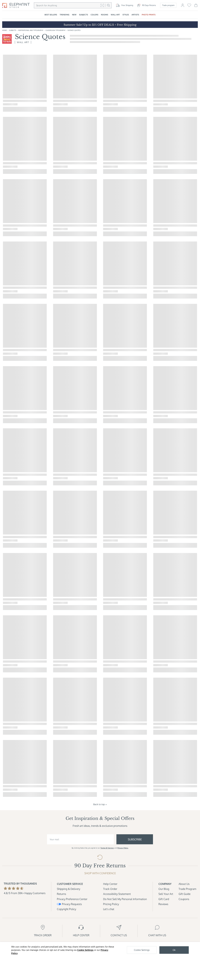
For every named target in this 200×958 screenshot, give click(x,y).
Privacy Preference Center (72, 899)
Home (4, 30)
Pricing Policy (111, 904)
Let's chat (108, 909)
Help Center (110, 883)
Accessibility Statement (117, 894)
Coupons (184, 899)
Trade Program (187, 888)
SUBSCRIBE (135, 839)
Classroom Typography (55, 30)
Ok (174, 950)
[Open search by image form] (102, 5)
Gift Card (163, 899)
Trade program (168, 5)
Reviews (163, 904)
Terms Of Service (107, 848)
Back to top (99, 804)
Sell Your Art (165, 894)
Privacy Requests (72, 904)
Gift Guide (184, 894)
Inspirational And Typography (30, 30)
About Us (184, 883)
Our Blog (163, 888)
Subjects (12, 30)
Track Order (110, 888)
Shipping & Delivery (68, 888)
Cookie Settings (85, 950)
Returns (61, 894)
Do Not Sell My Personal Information (125, 899)
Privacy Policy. (123, 848)
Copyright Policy (66, 909)
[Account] (183, 6)
